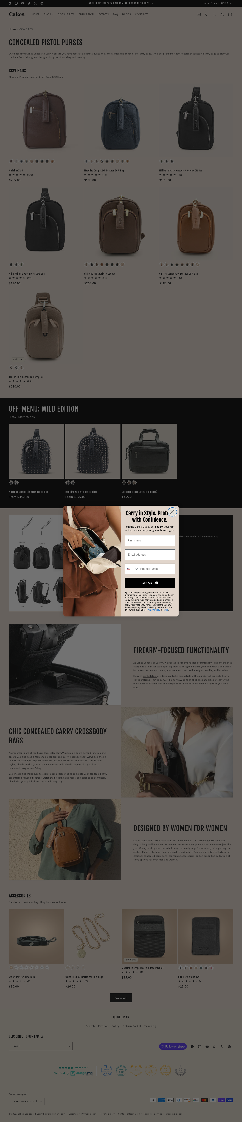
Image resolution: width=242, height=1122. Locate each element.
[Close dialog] (172, 511)
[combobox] (132, 569)
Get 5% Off (150, 583)
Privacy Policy (153, 610)
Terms (165, 610)
